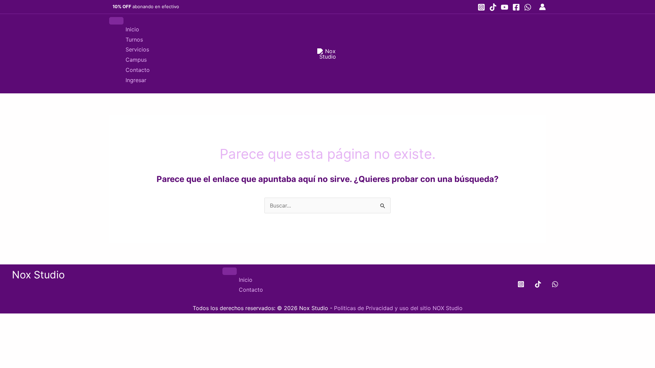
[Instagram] (481, 7)
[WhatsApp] (528, 7)
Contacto (138, 69)
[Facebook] (516, 7)
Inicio (132, 29)
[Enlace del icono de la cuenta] (542, 6)
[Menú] (116, 21)
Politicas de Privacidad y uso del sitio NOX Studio (398, 308)
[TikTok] (493, 7)
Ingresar (136, 80)
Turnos (134, 39)
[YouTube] (504, 7)
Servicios (137, 49)
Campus (136, 59)
